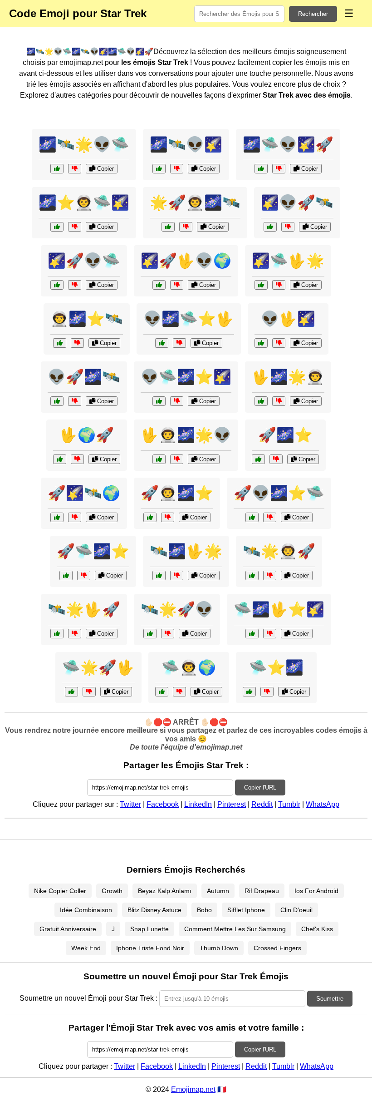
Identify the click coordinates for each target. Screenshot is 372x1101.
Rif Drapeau (262, 890)
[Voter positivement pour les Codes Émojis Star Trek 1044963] (150, 517)
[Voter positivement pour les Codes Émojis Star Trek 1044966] (57, 227)
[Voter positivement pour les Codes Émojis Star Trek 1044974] (59, 343)
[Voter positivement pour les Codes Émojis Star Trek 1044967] (150, 633)
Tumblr (289, 804)
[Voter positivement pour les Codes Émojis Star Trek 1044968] (252, 633)
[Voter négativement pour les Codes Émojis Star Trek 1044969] (287, 227)
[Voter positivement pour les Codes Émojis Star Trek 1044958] (252, 575)
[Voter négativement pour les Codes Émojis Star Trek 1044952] (179, 343)
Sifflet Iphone (246, 909)
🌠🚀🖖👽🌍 (186, 260)
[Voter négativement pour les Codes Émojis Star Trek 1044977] (269, 517)
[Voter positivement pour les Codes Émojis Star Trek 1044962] (57, 168)
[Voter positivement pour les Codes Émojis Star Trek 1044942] (261, 343)
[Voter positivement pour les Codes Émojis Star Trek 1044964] (261, 285)
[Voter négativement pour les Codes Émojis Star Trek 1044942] (278, 343)
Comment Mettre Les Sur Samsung (235, 929)
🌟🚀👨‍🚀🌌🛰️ (195, 202)
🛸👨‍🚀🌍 (189, 667)
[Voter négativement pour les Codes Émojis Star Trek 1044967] (167, 633)
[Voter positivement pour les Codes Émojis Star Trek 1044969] (270, 227)
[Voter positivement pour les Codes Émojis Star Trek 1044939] (258, 459)
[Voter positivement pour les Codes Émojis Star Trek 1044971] (66, 575)
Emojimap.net (193, 1089)
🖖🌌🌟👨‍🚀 (288, 377)
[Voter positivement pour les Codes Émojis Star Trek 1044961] (59, 459)
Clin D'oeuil (296, 909)
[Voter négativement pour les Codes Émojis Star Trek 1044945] (74, 633)
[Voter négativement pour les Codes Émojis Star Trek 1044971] (83, 575)
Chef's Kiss (317, 929)
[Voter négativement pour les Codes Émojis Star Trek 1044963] (167, 517)
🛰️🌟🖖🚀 (84, 609)
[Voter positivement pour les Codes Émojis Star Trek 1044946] (261, 168)
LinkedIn (198, 804)
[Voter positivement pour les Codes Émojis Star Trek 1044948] (159, 459)
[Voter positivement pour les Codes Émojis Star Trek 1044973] (71, 691)
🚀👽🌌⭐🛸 (279, 493)
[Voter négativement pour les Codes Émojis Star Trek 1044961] (77, 459)
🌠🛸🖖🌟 (288, 260)
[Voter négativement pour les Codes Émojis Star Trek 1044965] (74, 401)
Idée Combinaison (86, 909)
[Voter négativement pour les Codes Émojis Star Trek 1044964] (278, 285)
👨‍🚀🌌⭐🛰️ (86, 319)
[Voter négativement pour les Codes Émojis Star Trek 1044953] (185, 227)
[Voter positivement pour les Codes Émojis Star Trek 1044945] (57, 633)
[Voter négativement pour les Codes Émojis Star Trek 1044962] (74, 168)
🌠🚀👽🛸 (84, 260)
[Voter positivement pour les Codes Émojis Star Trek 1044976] (159, 575)
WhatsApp (322, 804)
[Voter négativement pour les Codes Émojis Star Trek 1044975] (74, 285)
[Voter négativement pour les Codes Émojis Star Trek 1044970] (278, 401)
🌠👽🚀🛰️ (297, 202)
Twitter (130, 804)
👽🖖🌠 (288, 319)
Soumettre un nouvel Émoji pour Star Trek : (88, 998)
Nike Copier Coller (60, 890)
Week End (86, 948)
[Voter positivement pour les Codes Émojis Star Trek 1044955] (249, 691)
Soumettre (329, 998)
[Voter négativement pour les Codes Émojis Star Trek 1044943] (179, 691)
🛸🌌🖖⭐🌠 (279, 609)
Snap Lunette (149, 929)
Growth (112, 890)
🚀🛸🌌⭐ (93, 551)
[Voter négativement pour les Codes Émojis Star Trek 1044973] (89, 691)
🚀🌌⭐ (285, 435)
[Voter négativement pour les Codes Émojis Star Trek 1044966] (74, 227)
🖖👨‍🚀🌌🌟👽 (186, 435)
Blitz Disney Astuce (154, 909)
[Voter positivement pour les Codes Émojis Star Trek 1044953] (168, 227)
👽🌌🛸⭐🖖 (188, 319)
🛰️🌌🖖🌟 (186, 551)
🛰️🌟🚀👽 (177, 609)
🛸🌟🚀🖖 (98, 667)
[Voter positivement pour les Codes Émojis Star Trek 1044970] (261, 401)
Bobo (204, 909)
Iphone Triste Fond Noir (150, 948)
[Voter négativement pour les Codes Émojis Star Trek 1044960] (176, 401)
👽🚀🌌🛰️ (84, 377)
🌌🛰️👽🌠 (186, 144)
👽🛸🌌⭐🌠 (186, 377)
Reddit (262, 804)
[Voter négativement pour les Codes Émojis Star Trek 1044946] (278, 168)
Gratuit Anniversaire (67, 929)
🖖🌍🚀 (86, 435)
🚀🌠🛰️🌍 (84, 493)
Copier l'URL (260, 787)
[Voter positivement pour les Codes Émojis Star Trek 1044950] (57, 517)
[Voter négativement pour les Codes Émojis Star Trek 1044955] (267, 691)
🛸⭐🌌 (276, 667)
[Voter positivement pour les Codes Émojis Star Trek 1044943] (161, 691)
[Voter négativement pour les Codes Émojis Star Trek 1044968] (269, 633)
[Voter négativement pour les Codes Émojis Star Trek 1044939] (276, 459)
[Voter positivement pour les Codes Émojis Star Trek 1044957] (159, 285)
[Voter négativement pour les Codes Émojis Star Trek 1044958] (269, 575)
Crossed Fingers (277, 948)
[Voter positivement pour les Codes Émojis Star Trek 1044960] (159, 401)
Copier (104, 168)
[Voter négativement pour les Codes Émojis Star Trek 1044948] (176, 459)
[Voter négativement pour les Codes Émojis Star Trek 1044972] (176, 168)
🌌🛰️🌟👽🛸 (84, 144)
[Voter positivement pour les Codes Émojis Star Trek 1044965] (57, 401)
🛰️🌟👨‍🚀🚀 (279, 551)
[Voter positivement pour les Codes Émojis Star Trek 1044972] (159, 168)
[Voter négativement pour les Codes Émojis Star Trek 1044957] (176, 285)
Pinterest (231, 804)
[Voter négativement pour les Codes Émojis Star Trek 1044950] (74, 517)
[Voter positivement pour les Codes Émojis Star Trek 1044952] (161, 343)
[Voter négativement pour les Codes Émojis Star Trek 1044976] (176, 575)
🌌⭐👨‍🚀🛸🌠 (84, 202)
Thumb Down (219, 948)
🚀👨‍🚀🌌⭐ (177, 493)
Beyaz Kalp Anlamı (164, 890)
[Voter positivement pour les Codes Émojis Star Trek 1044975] (57, 285)
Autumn (218, 890)
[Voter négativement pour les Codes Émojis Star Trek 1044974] (77, 343)
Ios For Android (316, 890)
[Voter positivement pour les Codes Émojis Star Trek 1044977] (252, 517)
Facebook (163, 804)
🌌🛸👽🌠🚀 (288, 144)
